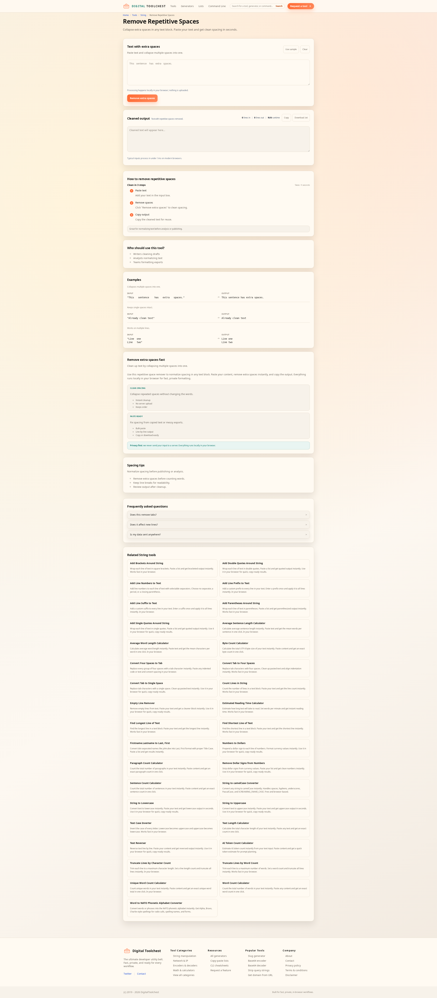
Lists (201, 6)
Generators (187, 6)
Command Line (217, 6)
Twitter (128, 973)
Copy (286, 117)
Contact (141, 973)
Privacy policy (293, 965)
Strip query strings (259, 970)
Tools (173, 6)
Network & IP (180, 960)
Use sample (291, 49)
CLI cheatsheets (219, 965)
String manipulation (184, 956)
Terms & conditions (296, 970)
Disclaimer (291, 975)
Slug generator (256, 956)
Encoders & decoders (185, 965)
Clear (305, 49)
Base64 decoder (257, 965)
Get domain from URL (260, 975)
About (288, 956)
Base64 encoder (257, 960)
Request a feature (220, 970)
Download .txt (301, 117)
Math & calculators (184, 970)
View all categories (183, 975)
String (143, 15)
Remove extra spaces (142, 98)
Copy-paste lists (219, 960)
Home (126, 15)
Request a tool (298, 6)
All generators (218, 956)
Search (279, 6)
